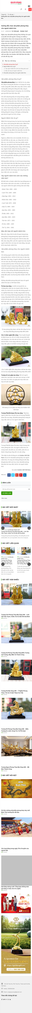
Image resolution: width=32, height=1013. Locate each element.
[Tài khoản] (25, 9)
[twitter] (4, 999)
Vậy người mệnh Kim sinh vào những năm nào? (16, 68)
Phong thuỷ (24, 31)
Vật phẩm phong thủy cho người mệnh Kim (15, 72)
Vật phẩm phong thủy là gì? (11, 64)
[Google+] (17, 475)
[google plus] (6, 999)
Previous (3, 528)
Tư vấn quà (10, 14)
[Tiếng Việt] (29, 9)
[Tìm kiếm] (21, 9)
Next (29, 528)
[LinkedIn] (24, 475)
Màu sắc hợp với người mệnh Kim (13, 70)
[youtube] (8, 999)
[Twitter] (13, 475)
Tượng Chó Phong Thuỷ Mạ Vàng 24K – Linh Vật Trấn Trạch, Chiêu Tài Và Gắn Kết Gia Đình (7, 564)
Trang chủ (3, 14)
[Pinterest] (20, 475)
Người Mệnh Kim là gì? (10, 66)
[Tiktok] (10, 999)
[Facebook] (9, 475)
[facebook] (2, 999)
